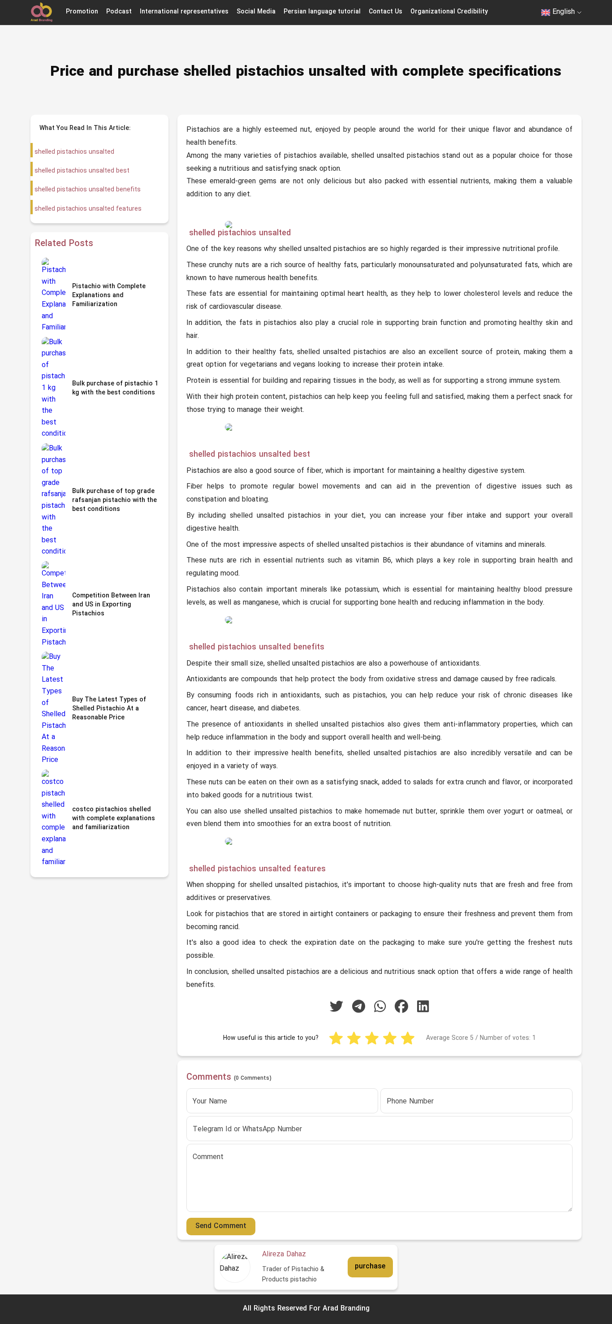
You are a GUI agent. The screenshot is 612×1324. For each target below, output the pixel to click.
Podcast (119, 12)
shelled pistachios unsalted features (87, 209)
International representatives (184, 12)
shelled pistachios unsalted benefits (87, 190)
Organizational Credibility (449, 12)
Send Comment (220, 1226)
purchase (370, 1267)
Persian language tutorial (322, 12)
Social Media (256, 12)
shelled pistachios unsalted (73, 152)
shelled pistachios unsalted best (81, 171)
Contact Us (385, 12)
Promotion (82, 12)
